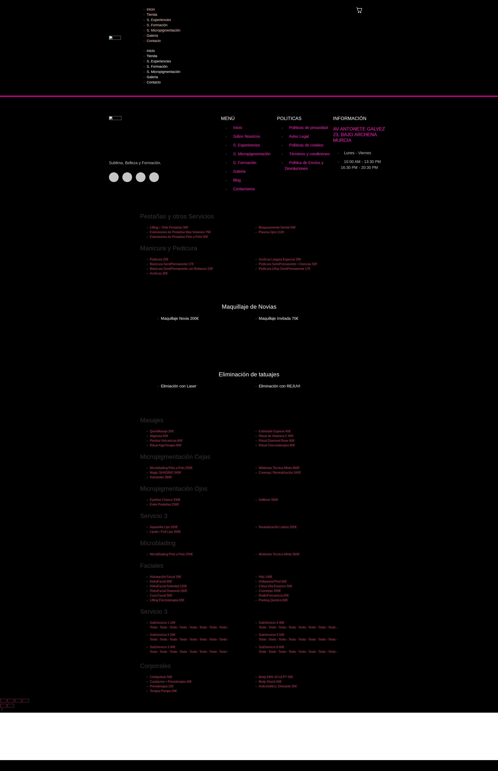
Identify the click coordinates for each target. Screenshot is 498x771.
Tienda (152, 15)
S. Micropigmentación (163, 30)
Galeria (152, 36)
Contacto (154, 41)
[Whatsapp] (141, 177)
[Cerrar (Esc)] (25, 700)
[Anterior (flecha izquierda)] (3, 705)
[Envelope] (154, 177)
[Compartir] (18, 700)
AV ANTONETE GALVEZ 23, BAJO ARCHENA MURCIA (359, 134)
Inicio (151, 9)
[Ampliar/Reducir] (3, 700)
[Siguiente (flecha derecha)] (10, 705)
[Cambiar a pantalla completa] (10, 700)
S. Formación (157, 25)
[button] (240, 46)
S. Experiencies (159, 20)
